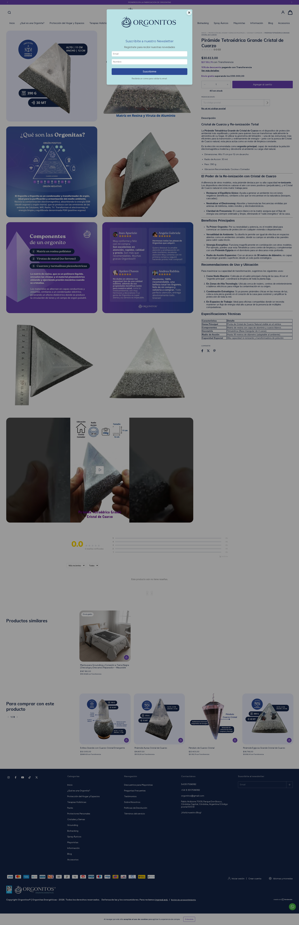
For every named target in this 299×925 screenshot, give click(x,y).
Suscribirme (149, 71)
